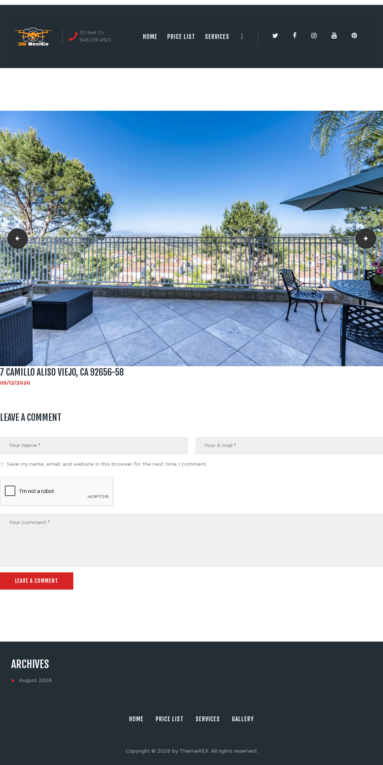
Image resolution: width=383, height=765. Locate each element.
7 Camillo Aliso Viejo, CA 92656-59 (373, 238)
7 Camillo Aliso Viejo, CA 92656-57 (15, 238)
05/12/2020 (15, 383)
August (35, 680)
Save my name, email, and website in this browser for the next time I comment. (107, 464)
